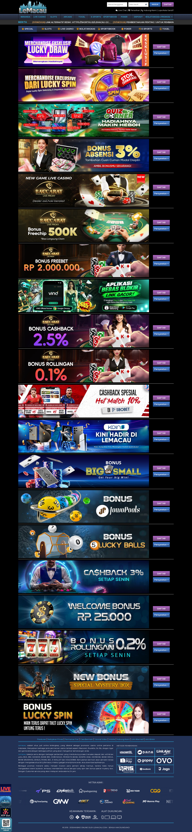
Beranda (25, 17)
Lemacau (22, 745)
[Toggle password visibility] (146, 4)
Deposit (138, 17)
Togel (81, 17)
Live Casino (39, 17)
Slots (53, 17)
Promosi (166, 17)
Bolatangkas (152, 17)
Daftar (167, 4)
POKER (124, 17)
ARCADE (68, 17)
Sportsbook (110, 17)
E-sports (96, 17)
